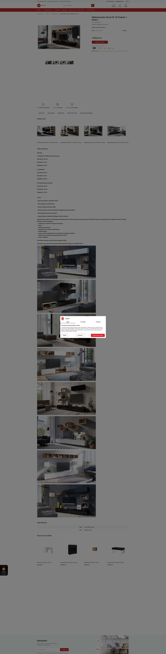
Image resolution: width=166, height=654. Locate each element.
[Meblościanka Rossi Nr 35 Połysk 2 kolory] (59, 37)
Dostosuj (80, 335)
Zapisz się (64, 649)
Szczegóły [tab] (83, 321)
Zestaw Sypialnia (90, 9)
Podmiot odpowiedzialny (86, 113)
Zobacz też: (41, 113)
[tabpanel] (48, 62)
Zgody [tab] (67, 321)
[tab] (41, 113)
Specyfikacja (61, 113)
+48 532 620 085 (110, 1)
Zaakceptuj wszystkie (98, 335)
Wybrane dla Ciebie (72, 113)
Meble (38, 9)
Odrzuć (64, 335)
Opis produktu (51, 113)
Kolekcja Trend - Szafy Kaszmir (76, 9)
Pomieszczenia (48, 9)
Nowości (57, 9)
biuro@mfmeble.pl (119, 1)
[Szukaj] (92, 5)
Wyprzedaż (64, 9)
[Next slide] (78, 37)
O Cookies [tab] (98, 321)
